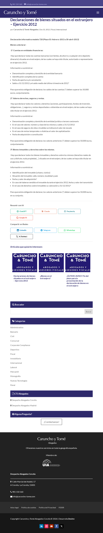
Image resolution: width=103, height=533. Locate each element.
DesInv (71, 519)
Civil (12, 336)
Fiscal (53, 29)
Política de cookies (28, 508)
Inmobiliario (15, 358)
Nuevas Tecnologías (18, 380)
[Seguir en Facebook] (57, 526)
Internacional (61, 29)
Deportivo (14, 349)
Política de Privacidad (47, 508)
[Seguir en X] (62, 526)
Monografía (15, 376)
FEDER (61, 508)
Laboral (13, 367)
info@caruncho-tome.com (23, 496)
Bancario (14, 332)
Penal (12, 385)
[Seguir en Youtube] (51, 526)
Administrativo (16, 327)
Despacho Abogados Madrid (23, 405)
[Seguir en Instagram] (46, 526)
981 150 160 (17, 4)
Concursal (14, 341)
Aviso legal (14, 508)
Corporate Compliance (20, 345)
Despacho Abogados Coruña (24, 400)
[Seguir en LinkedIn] (41, 526)
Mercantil (14, 371)
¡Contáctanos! (51, 421)
